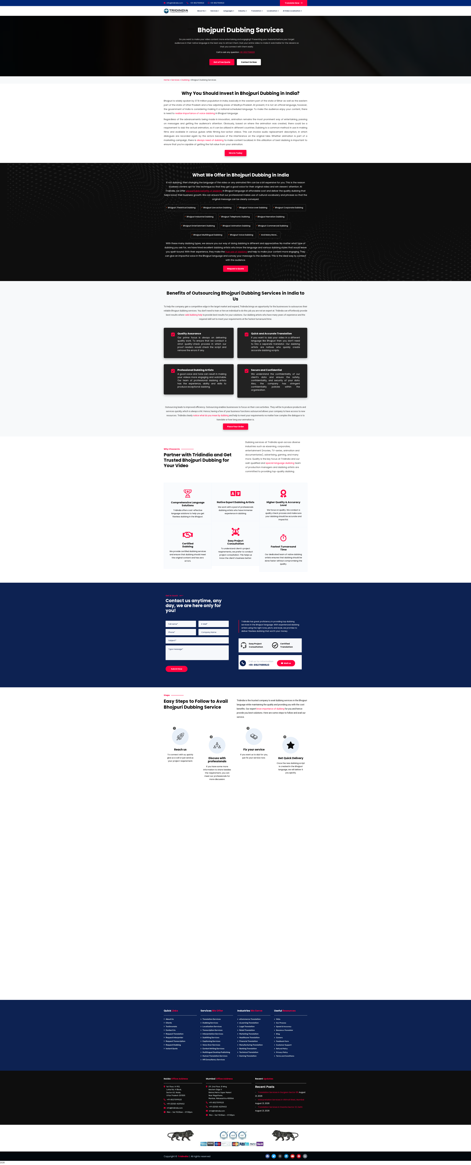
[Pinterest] (299, 1156)
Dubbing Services (210, 1023)
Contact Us (171, 1030)
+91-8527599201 (247, 52)
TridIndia (183, 1156)
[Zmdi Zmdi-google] (305, 1156)
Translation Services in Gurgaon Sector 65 (278, 1092)
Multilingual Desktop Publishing (216, 1052)
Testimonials (171, 1026)
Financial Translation (248, 1041)
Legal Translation (247, 1026)
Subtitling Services (211, 1037)
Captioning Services (211, 1041)
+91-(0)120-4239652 (175, 1104)
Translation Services (212, 1019)
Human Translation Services (215, 1056)
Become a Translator (284, 1030)
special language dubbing (280, 463)
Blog (278, 1034)
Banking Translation (248, 1048)
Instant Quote (172, 1048)
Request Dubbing (173, 1045)
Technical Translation (248, 1052)
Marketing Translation (248, 1034)
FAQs (278, 1019)
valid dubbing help (193, 315)
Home (167, 80)
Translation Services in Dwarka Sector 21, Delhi (280, 1107)
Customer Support (284, 1045)
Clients (169, 1023)
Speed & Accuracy (283, 1027)
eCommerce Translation (250, 1019)
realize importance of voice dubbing (195, 113)
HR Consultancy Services (214, 1060)
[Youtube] (292, 1156)
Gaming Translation (247, 1056)
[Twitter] (274, 1156)
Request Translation (174, 1034)
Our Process (281, 1023)
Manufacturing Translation (251, 1045)
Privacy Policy (282, 1052)
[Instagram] (280, 1156)
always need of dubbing (210, 140)
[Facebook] (267, 1156)
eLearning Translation (249, 1023)
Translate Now (292, 3)
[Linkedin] (286, 1156)
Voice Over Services (211, 1045)
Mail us (287, 663)
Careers (279, 1038)
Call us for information (261, 661)
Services (175, 80)
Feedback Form (282, 1041)
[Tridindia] (176, 11)
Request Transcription (175, 1041)
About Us (170, 1019)
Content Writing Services (213, 1048)
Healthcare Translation (249, 1037)
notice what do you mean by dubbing (211, 415)
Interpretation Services (213, 1034)
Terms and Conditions (285, 1056)
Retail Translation (247, 1030)
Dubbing (185, 80)
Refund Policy (282, 1049)
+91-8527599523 (217, 3)
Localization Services (212, 1026)
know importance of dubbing (270, 708)
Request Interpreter (174, 1037)
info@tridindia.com (175, 3)
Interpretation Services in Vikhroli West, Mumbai (281, 1099)
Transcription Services (212, 1030)
